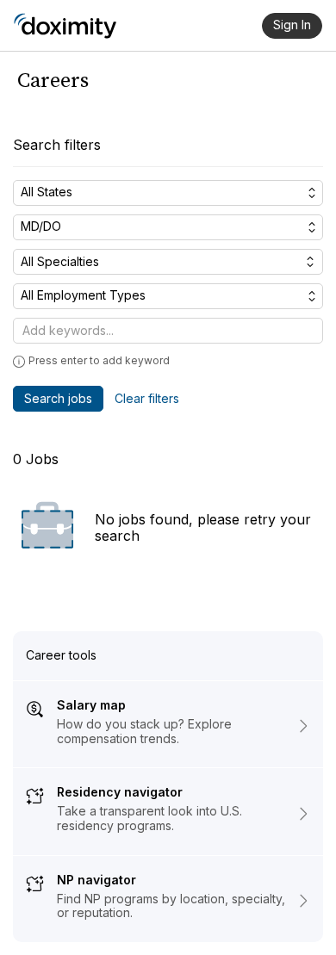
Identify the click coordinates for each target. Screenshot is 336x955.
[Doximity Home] (65, 26)
